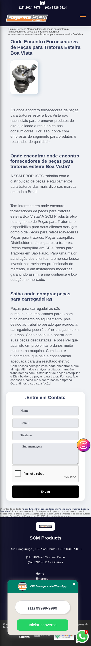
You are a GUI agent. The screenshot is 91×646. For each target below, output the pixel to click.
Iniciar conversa (43, 625)
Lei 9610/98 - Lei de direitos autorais (51, 516)
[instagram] (42, 3)
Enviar (45, 491)
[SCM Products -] (27, 21)
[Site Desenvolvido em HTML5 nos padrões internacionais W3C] (42, 635)
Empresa (42, 578)
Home (40, 573)
